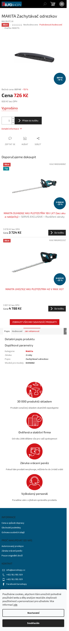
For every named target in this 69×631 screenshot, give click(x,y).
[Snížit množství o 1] (13, 122)
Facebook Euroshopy (16, 584)
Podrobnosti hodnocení (50, 24)
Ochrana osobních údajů (13, 532)
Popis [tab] (7, 331)
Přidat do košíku (30, 120)
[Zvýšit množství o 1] (13, 119)
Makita (29, 351)
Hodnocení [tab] (17, 331)
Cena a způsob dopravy (13, 523)
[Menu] (62, 4)
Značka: (11, 28)
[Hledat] (45, 4)
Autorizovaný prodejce (13, 546)
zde (15, 605)
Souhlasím (33, 623)
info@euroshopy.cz (15, 570)
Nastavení (33, 613)
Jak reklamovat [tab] (32, 331)
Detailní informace (10, 128)
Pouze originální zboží (12, 555)
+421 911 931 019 (14, 574)
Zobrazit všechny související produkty (34, 322)
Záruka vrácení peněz (12, 550)
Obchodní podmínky (11, 527)
